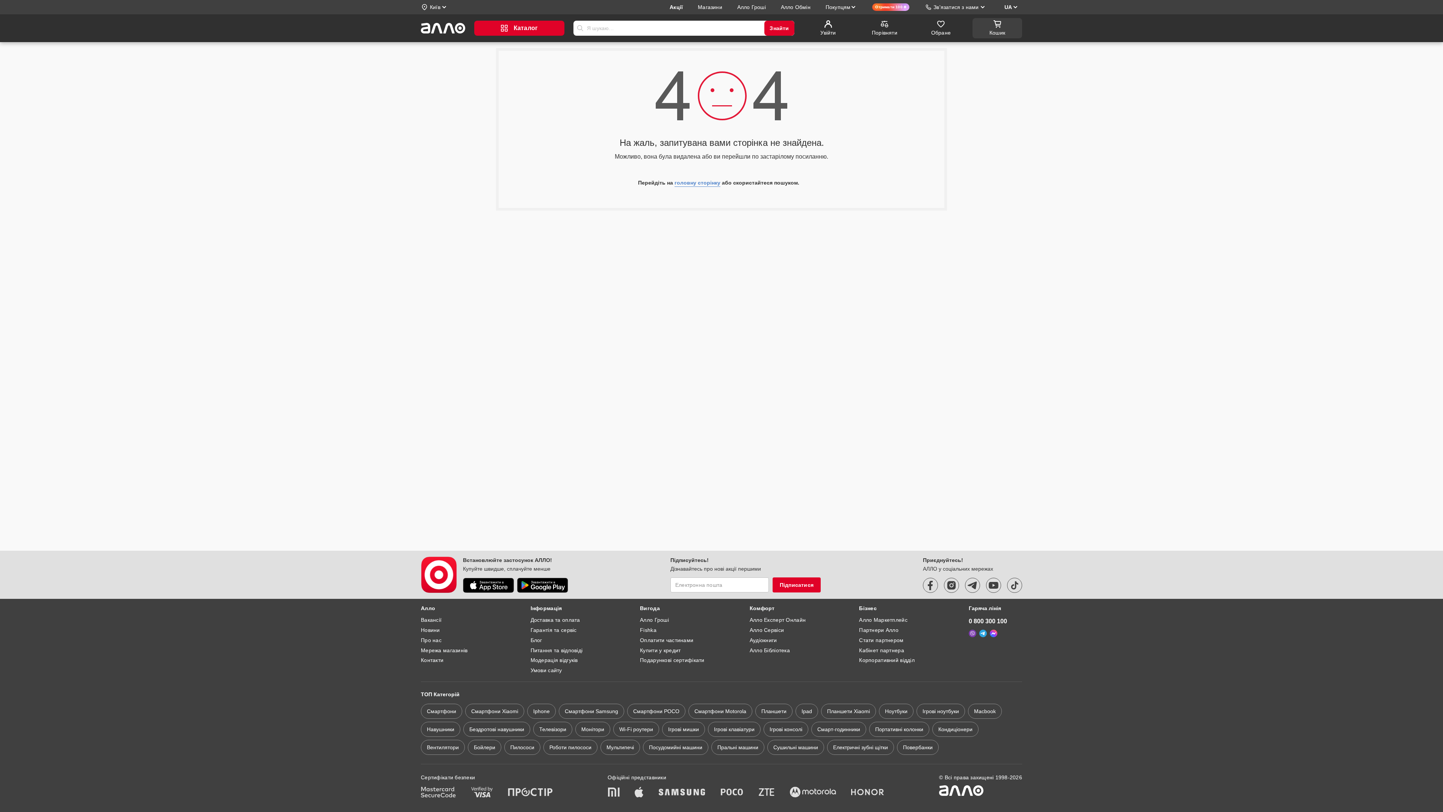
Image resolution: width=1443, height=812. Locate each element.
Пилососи (522, 747)
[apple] (639, 793)
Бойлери (484, 747)
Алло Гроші (654, 620)
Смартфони (441, 711)
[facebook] (930, 585)
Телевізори (552, 729)
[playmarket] (542, 585)
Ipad (807, 711)
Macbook (985, 711)
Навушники (440, 729)
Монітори (592, 729)
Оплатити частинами (666, 640)
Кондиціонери (955, 729)
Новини (430, 630)
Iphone (541, 711)
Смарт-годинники (838, 729)
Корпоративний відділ (887, 660)
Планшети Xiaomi (848, 711)
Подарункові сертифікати (672, 660)
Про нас (431, 640)
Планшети (774, 711)
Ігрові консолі (786, 729)
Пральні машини (737, 747)
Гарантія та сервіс (554, 630)
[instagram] (951, 585)
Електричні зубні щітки (860, 747)
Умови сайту (546, 670)
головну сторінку (697, 183)
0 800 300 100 (988, 621)
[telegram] (972, 585)
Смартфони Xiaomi (494, 711)
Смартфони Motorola (720, 711)
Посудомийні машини (675, 747)
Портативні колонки (899, 729)
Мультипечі (620, 747)
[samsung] (682, 793)
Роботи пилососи (570, 747)
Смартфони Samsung (591, 711)
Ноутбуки (896, 711)
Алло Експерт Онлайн (778, 620)
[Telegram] (983, 633)
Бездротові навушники (496, 729)
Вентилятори (443, 747)
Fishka (648, 630)
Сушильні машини (795, 747)
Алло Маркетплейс (883, 620)
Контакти (432, 660)
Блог (536, 640)
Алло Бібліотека (770, 650)
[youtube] (993, 585)
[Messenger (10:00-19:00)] (993, 633)
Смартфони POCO (656, 711)
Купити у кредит (660, 650)
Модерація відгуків (554, 660)
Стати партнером (881, 640)
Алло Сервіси (767, 630)
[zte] (766, 793)
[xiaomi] (614, 793)
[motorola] (813, 793)
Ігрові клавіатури (734, 729)
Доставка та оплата (555, 620)
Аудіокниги (763, 640)
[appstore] (488, 585)
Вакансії (431, 620)
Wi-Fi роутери (636, 729)
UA (1008, 7)
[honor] (867, 793)
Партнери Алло (878, 630)
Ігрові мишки (683, 729)
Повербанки (918, 747)
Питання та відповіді (557, 650)
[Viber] (972, 633)
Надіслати (580, 28)
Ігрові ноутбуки (941, 711)
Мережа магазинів (444, 650)
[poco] (732, 793)
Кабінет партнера (881, 650)
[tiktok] (1014, 585)
